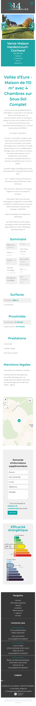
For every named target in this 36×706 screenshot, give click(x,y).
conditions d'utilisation (20, 700)
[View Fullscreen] (5, 406)
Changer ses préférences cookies (19, 691)
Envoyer (12, 512)
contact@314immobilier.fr (18, 639)
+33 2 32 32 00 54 (18, 636)
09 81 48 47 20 (18, 651)
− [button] (5, 402)
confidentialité (7, 700)
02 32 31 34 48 (18, 665)
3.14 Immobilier (18, 628)
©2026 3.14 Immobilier (10, 686)
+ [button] (5, 399)
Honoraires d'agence (19, 689)
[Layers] (30, 400)
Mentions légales (27, 686)
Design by (20, 694)
